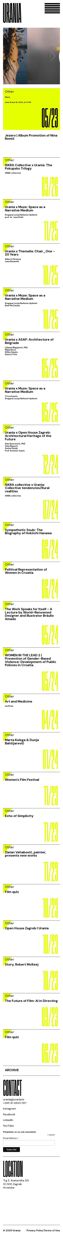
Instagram (9, 1108)
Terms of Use (52, 1230)
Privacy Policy (35, 1230)
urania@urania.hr (13, 1099)
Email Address (11, 1138)
